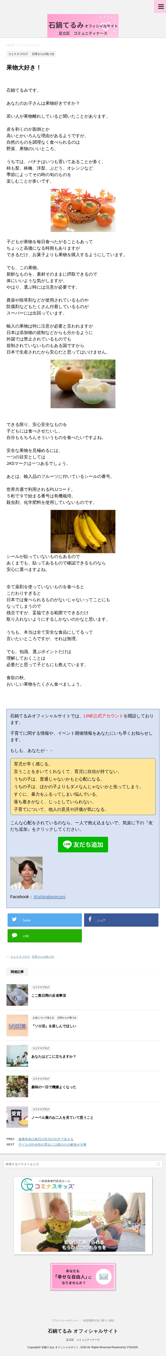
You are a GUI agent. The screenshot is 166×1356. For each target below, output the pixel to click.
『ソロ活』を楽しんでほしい (53, 1026)
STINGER (132, 1347)
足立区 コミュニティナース (83, 1339)
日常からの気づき (43, 956)
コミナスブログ (20, 956)
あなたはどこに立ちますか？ (53, 1056)
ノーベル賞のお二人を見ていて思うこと (62, 1117)
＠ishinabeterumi (49, 896)
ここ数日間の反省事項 (48, 995)
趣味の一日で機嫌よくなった (53, 1087)
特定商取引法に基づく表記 (98, 1320)
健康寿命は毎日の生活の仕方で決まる (45, 1139)
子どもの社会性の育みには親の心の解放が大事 (52, 1144)
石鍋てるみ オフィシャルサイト (83, 1331)
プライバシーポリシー (65, 1320)
